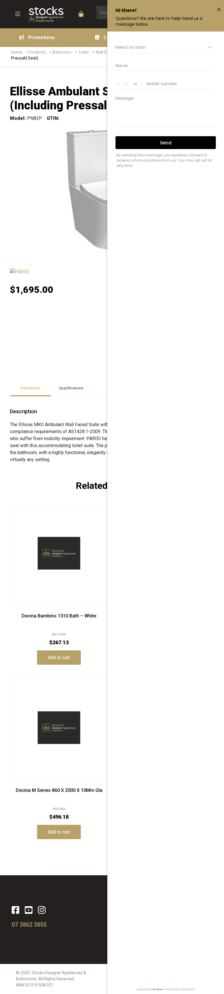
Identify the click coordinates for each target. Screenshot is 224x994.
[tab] (30, 388)
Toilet (83, 52)
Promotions (41, 37)
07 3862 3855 (29, 924)
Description (30, 388)
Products (37, 52)
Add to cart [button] (59, 657)
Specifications (71, 388)
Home (16, 52)
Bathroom (62, 52)
